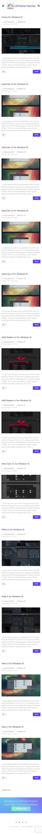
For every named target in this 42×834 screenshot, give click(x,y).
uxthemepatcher (8, 22)
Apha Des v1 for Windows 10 (15, 274)
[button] (3, 6)
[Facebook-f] (16, 822)
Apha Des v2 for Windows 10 (15, 211)
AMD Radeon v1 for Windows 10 (16, 400)
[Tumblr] (23, 822)
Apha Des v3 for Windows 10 (15, 147)
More (36, 72)
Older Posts (6, 790)
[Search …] (39, 5)
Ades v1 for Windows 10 (12, 727)
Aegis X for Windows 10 (12, 596)
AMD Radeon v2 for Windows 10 (17, 337)
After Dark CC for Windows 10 (15, 464)
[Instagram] (26, 822)
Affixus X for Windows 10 (13, 529)
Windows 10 (21, 22)
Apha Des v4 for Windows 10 (15, 84)
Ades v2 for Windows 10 (13, 663)
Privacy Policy (29, 827)
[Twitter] (19, 822)
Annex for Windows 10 (12, 17)
